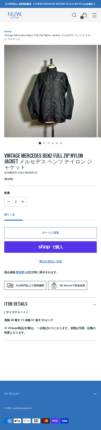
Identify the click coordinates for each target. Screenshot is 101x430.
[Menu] (94, 15)
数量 (7, 193)
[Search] (74, 15)
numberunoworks (22, 408)
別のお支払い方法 (50, 261)
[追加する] (8, 202)
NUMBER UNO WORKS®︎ (21, 172)
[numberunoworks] (14, 15)
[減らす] (23, 202)
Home (8, 31)
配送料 (20, 272)
